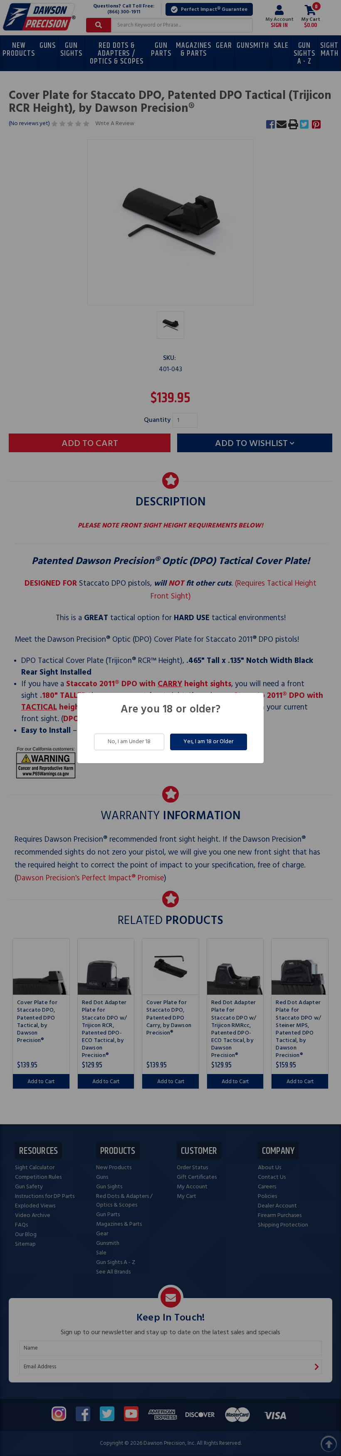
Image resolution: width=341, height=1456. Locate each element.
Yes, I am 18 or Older (208, 741)
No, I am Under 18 (129, 741)
